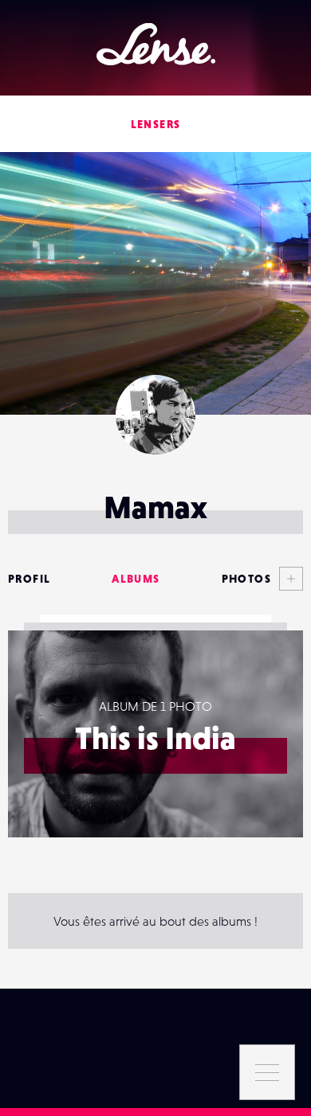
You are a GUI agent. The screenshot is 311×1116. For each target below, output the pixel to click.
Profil (29, 578)
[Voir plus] (287, 579)
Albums (135, 578)
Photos (246, 578)
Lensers (156, 124)
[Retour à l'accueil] (155, 44)
